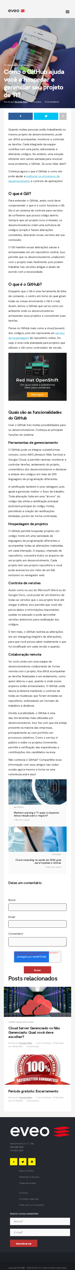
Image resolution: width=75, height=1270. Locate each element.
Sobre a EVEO (26, 1170)
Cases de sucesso (27, 1183)
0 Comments (33, 1046)
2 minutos (36, 102)
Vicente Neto (21, 102)
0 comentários (52, 102)
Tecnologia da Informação (18, 65)
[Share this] (20, 116)
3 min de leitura (44, 1043)
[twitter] (46, 116)
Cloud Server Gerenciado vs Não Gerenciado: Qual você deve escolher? (34, 1032)
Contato (23, 1192)
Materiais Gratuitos (29, 1177)
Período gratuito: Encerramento (33, 1091)
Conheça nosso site (29, 1199)
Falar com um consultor (31, 1204)
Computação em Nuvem (20, 1022)
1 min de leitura (44, 1097)
